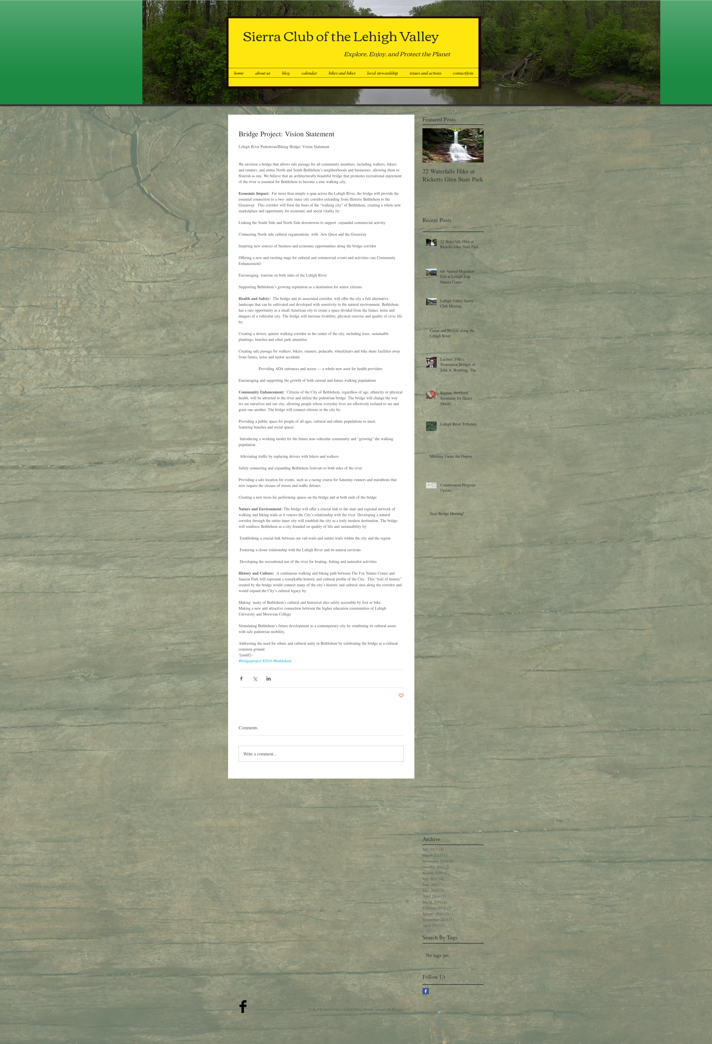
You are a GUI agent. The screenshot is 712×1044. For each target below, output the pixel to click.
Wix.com (397, 1009)
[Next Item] (474, 145)
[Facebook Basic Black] (242, 1006)
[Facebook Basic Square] (425, 991)
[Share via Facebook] (241, 678)
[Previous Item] (431, 145)
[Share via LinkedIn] (268, 678)
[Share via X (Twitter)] (255, 678)
